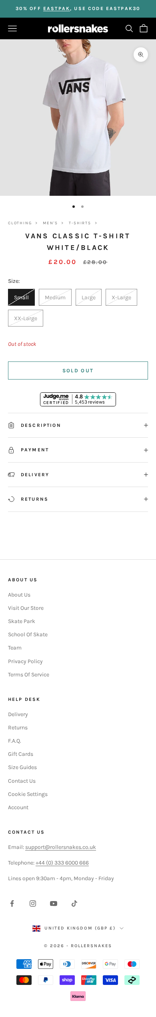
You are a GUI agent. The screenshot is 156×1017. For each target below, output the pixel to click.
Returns (18, 727)
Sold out (78, 370)
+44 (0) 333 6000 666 (62, 862)
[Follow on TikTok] (74, 903)
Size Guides (22, 767)
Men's (50, 223)
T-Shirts (80, 223)
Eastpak (56, 8)
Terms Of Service (28, 674)
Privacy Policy (25, 661)
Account (18, 807)
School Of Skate (28, 634)
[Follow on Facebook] (12, 903)
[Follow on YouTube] (54, 903)
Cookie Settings (28, 794)
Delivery (18, 714)
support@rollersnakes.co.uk (60, 847)
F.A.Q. (14, 740)
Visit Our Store (26, 608)
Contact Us (22, 780)
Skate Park (21, 621)
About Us (19, 594)
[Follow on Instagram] (33, 903)
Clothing (20, 223)
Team (15, 647)
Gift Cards (20, 754)
